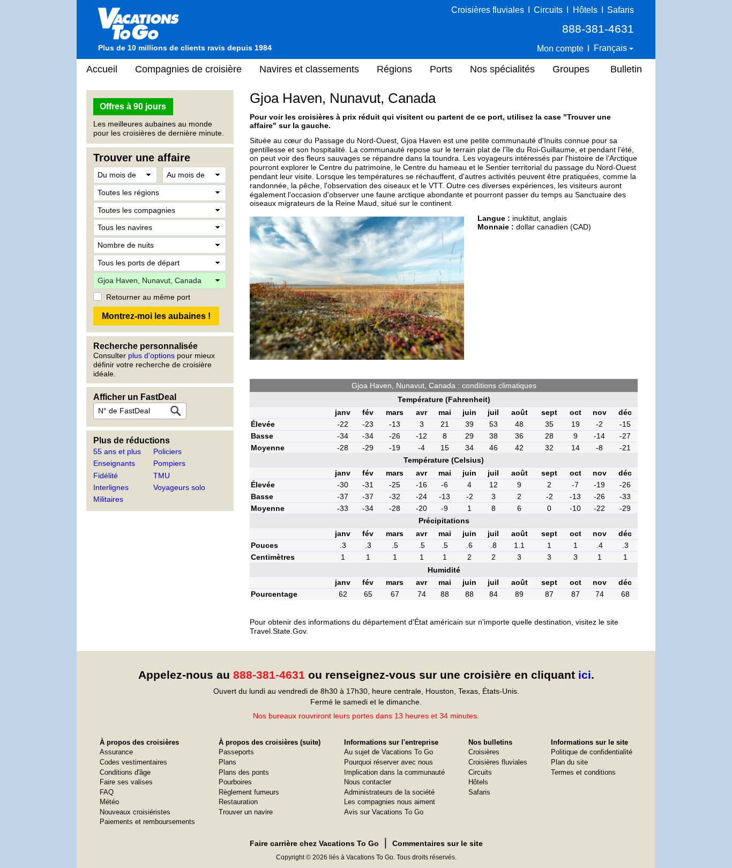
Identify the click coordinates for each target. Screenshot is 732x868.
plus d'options (151, 355)
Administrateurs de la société (389, 792)
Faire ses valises (126, 782)
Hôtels (585, 9)
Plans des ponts (244, 772)
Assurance (116, 752)
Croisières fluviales (487, 9)
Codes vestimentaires (133, 762)
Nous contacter (367, 782)
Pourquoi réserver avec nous (388, 762)
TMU (161, 475)
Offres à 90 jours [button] (133, 106)
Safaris (620, 9)
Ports (441, 69)
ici (584, 675)
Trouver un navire (246, 812)
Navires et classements (309, 69)
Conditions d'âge (125, 772)
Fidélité (105, 475)
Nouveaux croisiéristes (135, 812)
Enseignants (114, 463)
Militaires (108, 499)
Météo (109, 802)
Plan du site (569, 762)
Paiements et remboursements (147, 822)
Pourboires (235, 782)
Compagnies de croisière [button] (188, 69)
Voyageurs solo (179, 487)
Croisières (483, 752)
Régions (394, 69)
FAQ (107, 792)
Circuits (548, 9)
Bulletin (626, 69)
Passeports (236, 752)
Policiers (167, 451)
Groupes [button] (570, 69)
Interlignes (111, 487)
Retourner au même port (148, 297)
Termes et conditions (583, 772)
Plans (227, 762)
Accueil (101, 69)
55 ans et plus (117, 451)
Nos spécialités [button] (502, 69)
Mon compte (560, 48)
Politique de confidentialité (591, 752)
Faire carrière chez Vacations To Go (314, 843)
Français (611, 48)
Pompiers (169, 463)
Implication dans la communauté (394, 772)
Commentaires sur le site (437, 843)
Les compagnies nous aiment (389, 802)
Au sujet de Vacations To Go (388, 752)
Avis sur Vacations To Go (383, 812)
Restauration (238, 802)
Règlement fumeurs (249, 792)
